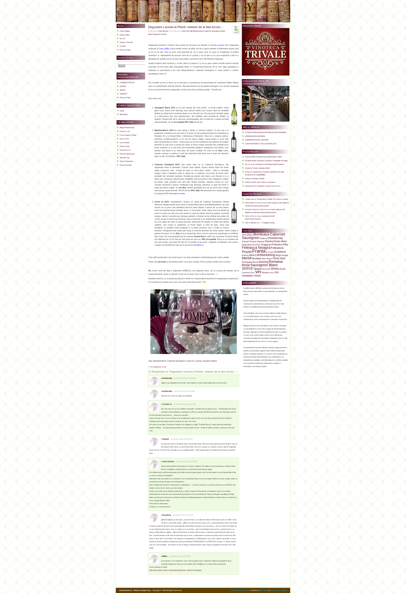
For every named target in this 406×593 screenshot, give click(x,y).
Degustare (247, 244)
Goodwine (280, 251)
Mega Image (281, 255)
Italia (252, 255)
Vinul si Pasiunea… (127, 161)
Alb (191, 31)
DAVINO (123, 86)
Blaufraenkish (198, 31)
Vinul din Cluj (124, 158)
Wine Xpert (264, 590)
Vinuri (257, 275)
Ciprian (165, 439)
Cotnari (245, 241)
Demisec (256, 245)
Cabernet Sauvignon (212, 31)
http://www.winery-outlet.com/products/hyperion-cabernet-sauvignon (175, 570)
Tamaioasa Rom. (248, 273)
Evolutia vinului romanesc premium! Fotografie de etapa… (267, 161)
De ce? (122, 38)
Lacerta (164, 34)
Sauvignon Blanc (209, 361)
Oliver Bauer (267, 259)
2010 (184, 31)
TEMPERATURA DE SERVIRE (256, 140)
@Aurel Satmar (167, 520)
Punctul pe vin (125, 150)
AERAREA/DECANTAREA (255, 136)
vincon (271, 273)
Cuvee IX (190, 361)
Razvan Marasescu (127, 154)
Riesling (263, 261)
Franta (258, 251)
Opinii (122, 111)
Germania (270, 252)
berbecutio (167, 378)
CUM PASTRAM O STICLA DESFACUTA (260, 144)
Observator (249, 203)
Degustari (156, 34)
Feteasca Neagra (256, 247)
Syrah (283, 269)
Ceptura (263, 238)
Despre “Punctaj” (126, 42)
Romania (276, 262)
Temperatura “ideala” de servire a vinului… (273, 199)
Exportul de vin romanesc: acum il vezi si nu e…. (263, 186)
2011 (188, 31)
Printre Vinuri (125, 146)
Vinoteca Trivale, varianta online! (257, 168)
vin (258, 271)
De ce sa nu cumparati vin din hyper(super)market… (265, 164)
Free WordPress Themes (240, 590)
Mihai (164, 556)
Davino (269, 241)
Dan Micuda (163, 31)
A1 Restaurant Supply (278, 590)
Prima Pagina (125, 31)
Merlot (246, 258)
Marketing (123, 114)
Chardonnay (275, 238)
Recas (255, 262)
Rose (246, 265)
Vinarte (265, 272)
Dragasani (266, 244)
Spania (258, 268)
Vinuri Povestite (126, 165)
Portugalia (247, 262)
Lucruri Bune (125, 142)
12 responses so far (158, 367)
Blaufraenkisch (159, 361)
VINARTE (123, 94)
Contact (123, 46)
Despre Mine (125, 35)
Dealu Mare (280, 241)
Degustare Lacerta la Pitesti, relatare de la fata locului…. (186, 27)
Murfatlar (256, 258)
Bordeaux (261, 234)
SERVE (122, 90)
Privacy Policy (125, 50)
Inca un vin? (124, 139)
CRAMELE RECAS (127, 82)
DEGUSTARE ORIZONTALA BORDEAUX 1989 (263, 157)
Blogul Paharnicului (127, 127)
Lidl (257, 255)
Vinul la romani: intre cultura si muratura (260, 182)
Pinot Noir (279, 258)
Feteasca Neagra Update (255, 178)
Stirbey (274, 268)
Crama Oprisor (257, 241)
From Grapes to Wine (128, 135)
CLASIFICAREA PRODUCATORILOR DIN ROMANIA (265, 132)
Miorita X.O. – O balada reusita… (263, 223)
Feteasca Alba (280, 244)
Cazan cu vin (125, 131)
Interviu (245, 255)
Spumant (266, 269)
